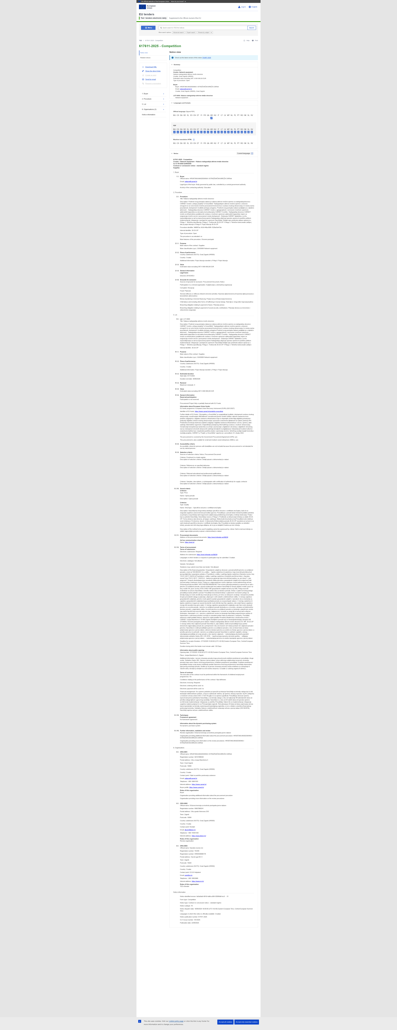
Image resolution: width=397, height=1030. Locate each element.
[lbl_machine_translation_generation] (194, 140)
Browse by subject (204, 32)
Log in (243, 7)
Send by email (150, 79)
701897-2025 (206, 57)
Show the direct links (153, 71)
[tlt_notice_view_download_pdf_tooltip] (174, 132)
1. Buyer (145, 94)
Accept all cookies (225, 1022)
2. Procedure (146, 99)
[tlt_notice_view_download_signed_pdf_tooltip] (211, 118)
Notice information (148, 115)
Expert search (191, 32)
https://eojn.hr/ (189, 542)
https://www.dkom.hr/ (199, 836)
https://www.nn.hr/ (198, 881)
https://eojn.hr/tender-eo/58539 (218, 537)
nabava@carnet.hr (186, 89)
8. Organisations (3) (149, 109)
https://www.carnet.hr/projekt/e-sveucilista (209, 411)
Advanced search (178, 32)
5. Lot (144, 104)
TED (140, 40)
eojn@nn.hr (188, 875)
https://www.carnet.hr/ (199, 784)
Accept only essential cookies (247, 1022)
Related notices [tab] (145, 57)
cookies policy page (176, 1021)
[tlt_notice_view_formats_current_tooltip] (252, 153)
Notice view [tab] (144, 53)
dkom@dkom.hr (190, 830)
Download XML (151, 67)
